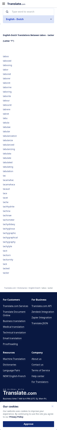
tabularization (10, 135)
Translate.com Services (15, 306)
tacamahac (8, 179)
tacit (5, 250)
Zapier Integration (42, 317)
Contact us (37, 364)
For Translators (40, 381)
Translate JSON (40, 323)
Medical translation (13, 326)
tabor (5, 69)
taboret (6, 82)
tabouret (7, 104)
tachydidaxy (9, 224)
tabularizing (9, 149)
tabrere (6, 109)
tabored (7, 73)
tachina (6, 210)
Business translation (14, 321)
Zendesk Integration (43, 311)
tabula (6, 122)
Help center (38, 376)
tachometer (8, 219)
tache (5, 202)
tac (4, 175)
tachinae (7, 215)
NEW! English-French (14, 376)
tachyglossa (9, 228)
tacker (6, 272)
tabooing (7, 65)
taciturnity (8, 259)
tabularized (8, 144)
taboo (6, 56)
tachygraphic (9, 232)
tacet (5, 197)
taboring (7, 91)
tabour (6, 100)
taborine (7, 87)
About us (37, 358)
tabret (6, 113)
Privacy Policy (16, 416)
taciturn (7, 255)
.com (16, 4)
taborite (7, 96)
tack (5, 263)
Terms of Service (41, 370)
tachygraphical (10, 237)
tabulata (7, 153)
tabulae (6, 126)
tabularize (8, 140)
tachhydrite (8, 206)
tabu (5, 118)
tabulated (7, 162)
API (41, 306)
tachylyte (7, 246)
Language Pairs (11, 370)
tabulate (7, 157)
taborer (6, 78)
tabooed (7, 60)
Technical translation (14, 332)
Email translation (12, 338)
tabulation (8, 171)
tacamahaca (9, 184)
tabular (6, 131)
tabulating (8, 166)
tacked (6, 268)
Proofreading (10, 344)
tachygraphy (9, 241)
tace (5, 193)
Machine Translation (14, 358)
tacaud (6, 188)
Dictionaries (9, 364)
